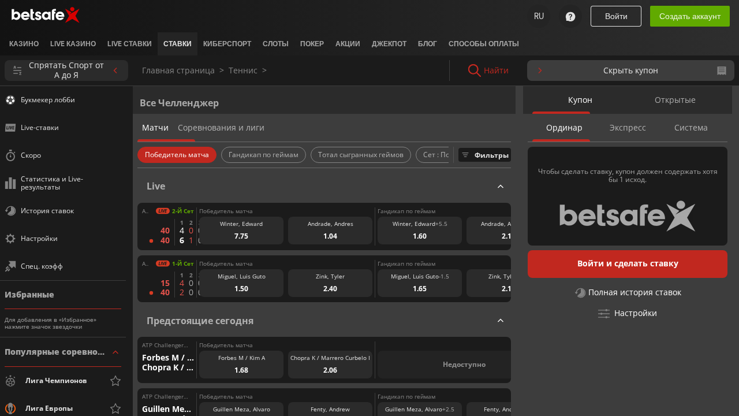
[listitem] (23, 43)
